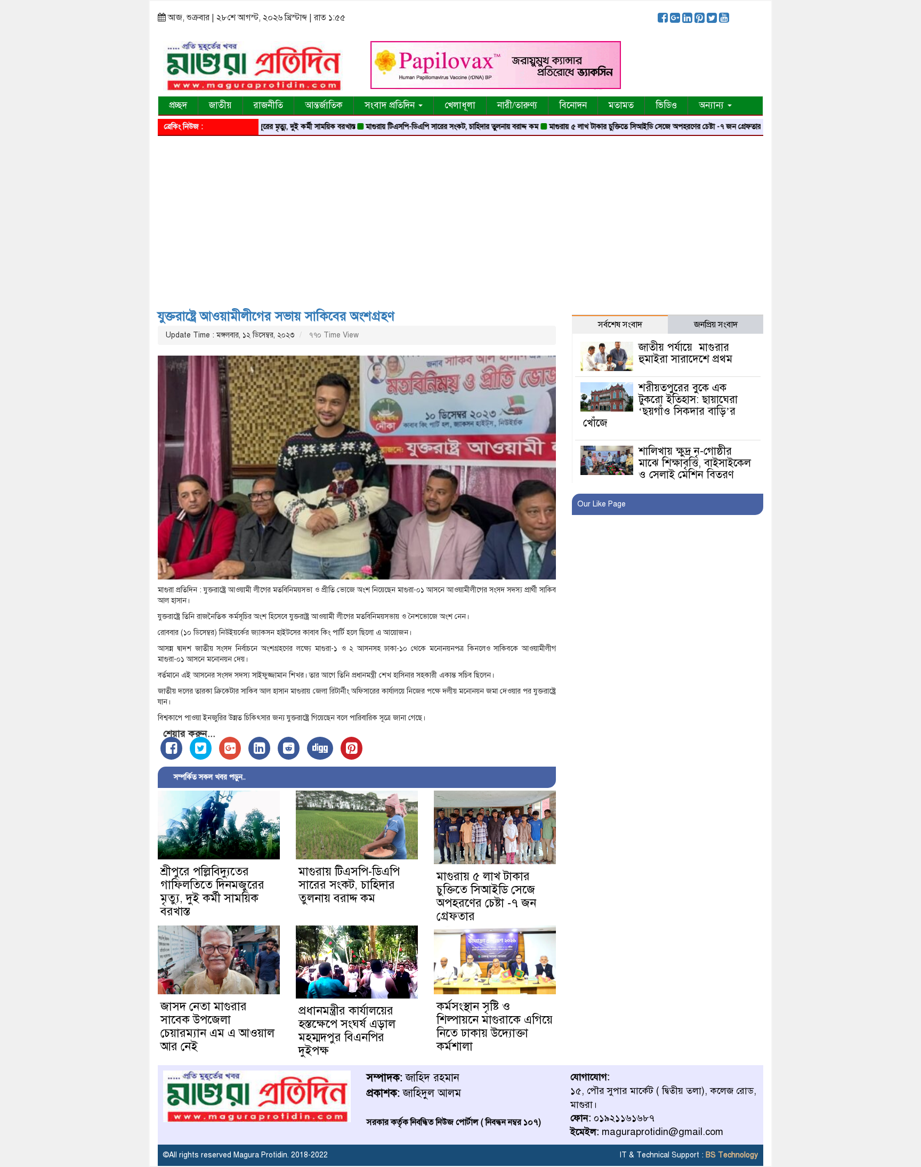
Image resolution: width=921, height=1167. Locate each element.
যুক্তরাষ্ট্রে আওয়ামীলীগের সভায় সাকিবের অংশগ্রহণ (276, 316)
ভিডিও (666, 105)
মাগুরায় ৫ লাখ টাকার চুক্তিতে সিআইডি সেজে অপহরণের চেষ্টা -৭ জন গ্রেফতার (621, 126)
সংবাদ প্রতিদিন (391, 105)
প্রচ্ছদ (178, 105)
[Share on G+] (230, 748)
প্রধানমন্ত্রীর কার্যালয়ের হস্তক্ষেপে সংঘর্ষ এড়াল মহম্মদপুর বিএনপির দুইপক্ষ (346, 1030)
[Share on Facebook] (171, 748)
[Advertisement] (460, 218)
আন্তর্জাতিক (324, 105)
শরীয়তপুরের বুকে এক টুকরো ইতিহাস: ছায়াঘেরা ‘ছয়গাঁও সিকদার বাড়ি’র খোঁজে (660, 405)
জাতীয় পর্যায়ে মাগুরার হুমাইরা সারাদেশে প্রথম (685, 353)
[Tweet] (201, 748)
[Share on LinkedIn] (259, 748)
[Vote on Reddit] (289, 748)
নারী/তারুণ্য (517, 105)
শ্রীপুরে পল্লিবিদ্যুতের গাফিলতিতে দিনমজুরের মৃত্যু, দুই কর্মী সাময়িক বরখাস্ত (212, 891)
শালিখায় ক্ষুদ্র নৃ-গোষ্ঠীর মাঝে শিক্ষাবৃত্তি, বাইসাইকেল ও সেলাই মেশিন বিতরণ (695, 463)
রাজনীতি (268, 105)
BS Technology (731, 1155)
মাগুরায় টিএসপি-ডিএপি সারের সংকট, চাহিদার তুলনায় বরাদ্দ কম (418, 126)
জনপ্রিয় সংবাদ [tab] (716, 324)
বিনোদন (573, 105)
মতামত (621, 105)
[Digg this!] (320, 748)
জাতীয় (220, 105)
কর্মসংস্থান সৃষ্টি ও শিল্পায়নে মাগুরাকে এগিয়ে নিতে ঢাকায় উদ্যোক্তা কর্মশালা (495, 1026)
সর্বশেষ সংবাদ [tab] (620, 324)
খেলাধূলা (460, 105)
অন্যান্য (712, 105)
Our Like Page (601, 504)
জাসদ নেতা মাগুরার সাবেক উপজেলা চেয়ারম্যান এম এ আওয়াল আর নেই (217, 1026)
